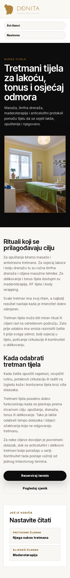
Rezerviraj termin (35, 476)
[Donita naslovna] (33, 9)
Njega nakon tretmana (30, 535)
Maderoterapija (25, 553)
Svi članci (13, 25)
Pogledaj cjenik (35, 488)
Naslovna (13, 35)
